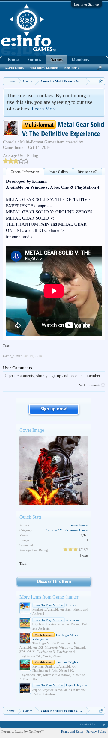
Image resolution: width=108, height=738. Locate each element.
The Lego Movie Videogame (55, 637)
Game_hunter (14, 147)
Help (101, 724)
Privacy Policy (96, 731)
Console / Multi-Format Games (29, 142)
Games (56, 59)
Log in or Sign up (86, 4)
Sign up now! (54, 409)
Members (80, 59)
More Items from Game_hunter (49, 596)
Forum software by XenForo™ (23, 731)
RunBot (55, 605)
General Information (25, 171)
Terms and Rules (72, 731)
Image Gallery (58, 171)
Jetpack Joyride (60, 685)
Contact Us (87, 724)
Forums (34, 59)
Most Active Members (44, 67)
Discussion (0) (88, 171)
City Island (57, 620)
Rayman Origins (56, 662)
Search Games (14, 67)
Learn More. (45, 109)
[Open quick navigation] (101, 81)
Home (13, 59)
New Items (71, 67)
